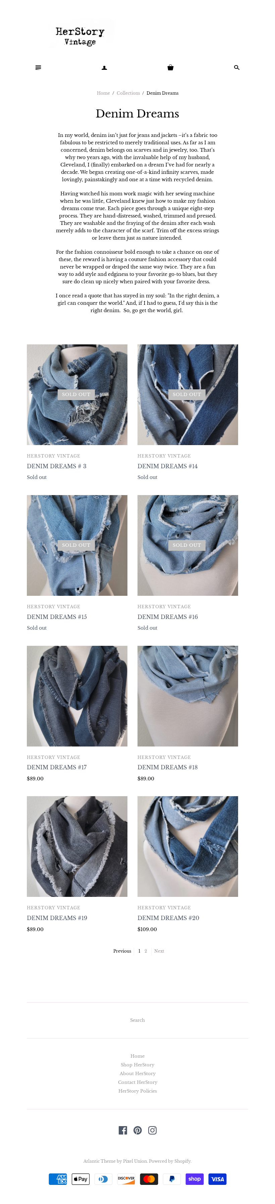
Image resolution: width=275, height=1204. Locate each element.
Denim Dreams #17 (57, 767)
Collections (128, 93)
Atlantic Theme (100, 1161)
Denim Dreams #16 (168, 617)
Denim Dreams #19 (57, 918)
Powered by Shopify (169, 1161)
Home (103, 93)
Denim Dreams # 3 (57, 466)
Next (159, 951)
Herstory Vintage (53, 456)
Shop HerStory (137, 1065)
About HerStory (138, 1073)
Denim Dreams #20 (168, 918)
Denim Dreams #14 (168, 466)
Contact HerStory (137, 1082)
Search (137, 1020)
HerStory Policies (137, 1091)
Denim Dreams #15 (57, 617)
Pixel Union (135, 1161)
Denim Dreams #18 (168, 767)
